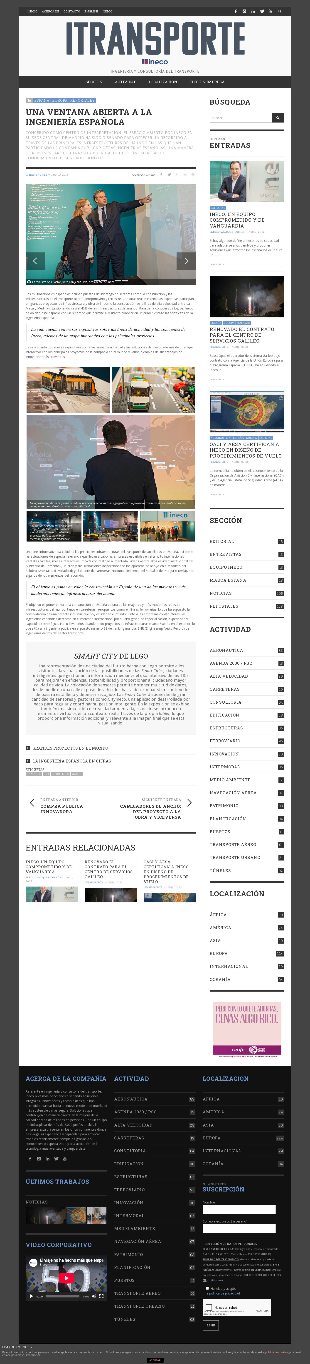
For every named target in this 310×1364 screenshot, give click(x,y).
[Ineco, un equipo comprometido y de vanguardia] (52, 894)
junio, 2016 (59, 175)
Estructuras (226, 728)
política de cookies (276, 1352)
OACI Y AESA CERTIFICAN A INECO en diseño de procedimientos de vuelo (166, 871)
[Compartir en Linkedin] (185, 174)
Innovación (224, 754)
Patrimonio (224, 805)
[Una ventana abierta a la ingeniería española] (111, 234)
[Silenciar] (94, 1296)
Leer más (216, 264)
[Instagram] (244, 11)
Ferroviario (225, 740)
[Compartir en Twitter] (169, 174)
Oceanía (220, 979)
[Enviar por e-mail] (193, 174)
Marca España (228, 580)
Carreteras (225, 689)
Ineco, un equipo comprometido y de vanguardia (49, 866)
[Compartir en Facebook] (161, 174)
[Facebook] (235, 11)
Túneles (220, 870)
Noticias (243, 322)
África (218, 914)
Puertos (220, 831)
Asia (215, 940)
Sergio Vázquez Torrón (44, 877)
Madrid (76, 774)
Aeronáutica (221, 437)
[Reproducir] (31, 1296)
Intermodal (225, 766)
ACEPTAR (155, 1360)
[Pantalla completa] (101, 1296)
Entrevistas (226, 554)
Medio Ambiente (230, 779)
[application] (66, 1278)
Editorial (218, 207)
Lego (65, 774)
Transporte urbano (235, 857)
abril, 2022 (115, 882)
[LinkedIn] (253, 11)
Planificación (228, 818)
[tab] (111, 746)
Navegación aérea (233, 792)
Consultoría (226, 702)
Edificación (224, 715)
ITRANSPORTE (36, 175)
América (220, 927)
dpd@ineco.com (215, 1280)
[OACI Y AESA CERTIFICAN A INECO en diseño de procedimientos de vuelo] (170, 897)
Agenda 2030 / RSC (231, 663)
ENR (46, 774)
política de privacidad (224, 1293)
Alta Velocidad (229, 676)
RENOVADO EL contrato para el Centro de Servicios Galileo (109, 869)
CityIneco (34, 774)
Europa (60, 100)
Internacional (229, 966)
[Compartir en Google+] (177, 174)
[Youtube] (270, 11)
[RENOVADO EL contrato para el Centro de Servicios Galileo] (111, 895)
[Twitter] (262, 11)
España (41, 100)
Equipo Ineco (226, 567)
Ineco (56, 774)
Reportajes (82, 100)
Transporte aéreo (233, 844)
